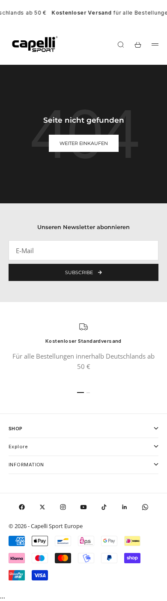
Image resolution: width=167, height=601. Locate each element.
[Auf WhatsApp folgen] (145, 507)
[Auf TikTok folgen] (104, 507)
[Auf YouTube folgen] (83, 507)
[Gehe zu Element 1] (80, 392)
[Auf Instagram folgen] (63, 507)
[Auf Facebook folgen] (21, 507)
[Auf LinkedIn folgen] (124, 507)
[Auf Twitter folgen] (42, 507)
